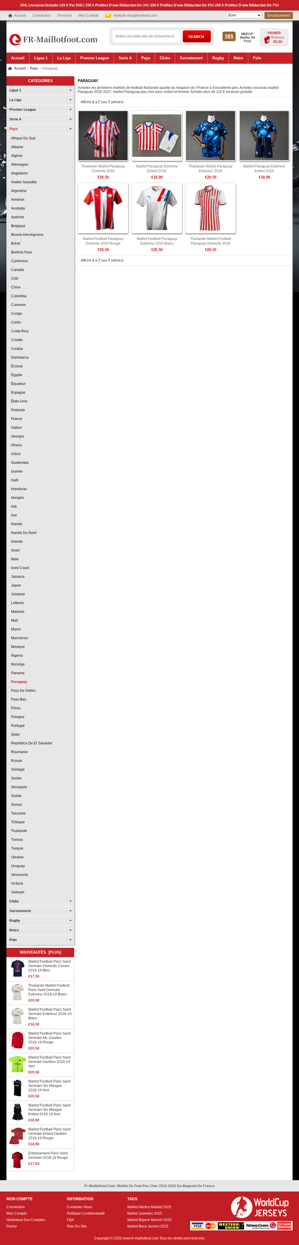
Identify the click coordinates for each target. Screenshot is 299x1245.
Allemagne (18, 164)
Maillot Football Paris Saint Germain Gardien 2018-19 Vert (49, 1061)
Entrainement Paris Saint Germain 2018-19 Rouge (48, 1155)
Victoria (16, 883)
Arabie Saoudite (23, 182)
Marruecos (18, 638)
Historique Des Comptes (25, 1220)
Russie (15, 761)
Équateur (17, 384)
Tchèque (17, 822)
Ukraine (16, 857)
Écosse (16, 366)
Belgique (17, 226)
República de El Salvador (30, 743)
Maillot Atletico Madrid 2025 (149, 1207)
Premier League (22, 110)
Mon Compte (88, 15)
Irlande (15, 524)
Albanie (16, 147)
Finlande (17, 410)
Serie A (15, 119)
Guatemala (19, 463)
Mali (13, 620)
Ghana (15, 445)
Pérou (15, 708)
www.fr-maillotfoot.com (141, 1238)
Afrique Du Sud (22, 138)
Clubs (14, 901)
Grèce (15, 454)
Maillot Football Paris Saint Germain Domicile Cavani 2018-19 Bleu (49, 965)
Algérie (15, 156)
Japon (15, 585)
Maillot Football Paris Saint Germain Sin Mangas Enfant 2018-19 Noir (49, 1109)
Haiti (13, 480)
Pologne (17, 717)
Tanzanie (17, 813)
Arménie (17, 200)
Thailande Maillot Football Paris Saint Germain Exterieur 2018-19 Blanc (48, 989)
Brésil (14, 243)
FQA (70, 1220)
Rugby (14, 921)
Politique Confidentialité (86, 1213)
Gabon (15, 428)
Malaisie (17, 612)
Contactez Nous (79, 1207)
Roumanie (18, 752)
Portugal (17, 726)
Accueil (20, 15)
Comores (17, 305)
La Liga (15, 100)
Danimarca (19, 357)
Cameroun (18, 261)
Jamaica (17, 577)
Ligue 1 (15, 90)
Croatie (16, 340)
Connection (41, 15)
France (15, 419)
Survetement (20, 911)
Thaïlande (18, 831)
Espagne (17, 392)
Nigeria (16, 655)
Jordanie (17, 594)
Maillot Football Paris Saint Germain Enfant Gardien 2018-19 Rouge (49, 1133)
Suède (15, 796)
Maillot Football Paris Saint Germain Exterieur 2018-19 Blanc (50, 1013)
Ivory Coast (19, 568)
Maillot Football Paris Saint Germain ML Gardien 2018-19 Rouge (49, 1037)
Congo (15, 314)
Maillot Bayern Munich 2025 (149, 1220)
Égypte (15, 375)
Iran (13, 515)
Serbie (15, 778)
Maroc (15, 629)
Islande (16, 542)
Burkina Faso (20, 252)
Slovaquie (18, 787)
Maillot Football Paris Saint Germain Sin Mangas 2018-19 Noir (49, 1085)
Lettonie (16, 603)
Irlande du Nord (22, 533)
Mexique (17, 647)
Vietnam (16, 892)
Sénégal (17, 769)
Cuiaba (16, 349)
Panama (17, 673)
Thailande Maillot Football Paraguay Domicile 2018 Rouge (210, 243)
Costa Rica (19, 331)
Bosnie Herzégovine (26, 235)
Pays (34, 68)
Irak (13, 506)
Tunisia (16, 840)
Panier (274, 33)
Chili (13, 278)
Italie (14, 559)
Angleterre (18, 173)
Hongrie (16, 498)
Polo (13, 940)
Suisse (15, 805)
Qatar (14, 734)
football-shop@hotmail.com (135, 15)
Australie (17, 208)
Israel (14, 550)
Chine (15, 287)
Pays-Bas (17, 699)
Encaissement (278, 15)
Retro (14, 930)
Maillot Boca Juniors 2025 (147, 1226)
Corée (15, 322)
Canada (16, 270)
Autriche (16, 217)
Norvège (17, 664)
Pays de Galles (22, 691)
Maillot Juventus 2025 (144, 1213)
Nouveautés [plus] (40, 952)
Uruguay (17, 866)
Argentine (18, 191)
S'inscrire (64, 15)
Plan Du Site (77, 1226)
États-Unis (18, 401)
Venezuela (18, 875)
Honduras (18, 489)
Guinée (16, 471)
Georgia (16, 436)
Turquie (16, 848)
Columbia (18, 296)
